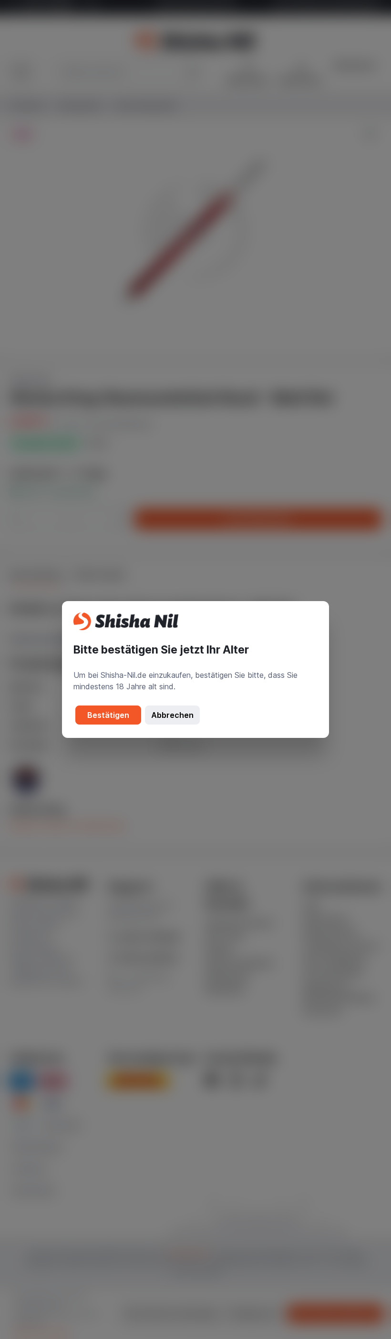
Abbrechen (172, 715)
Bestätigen (108, 715)
